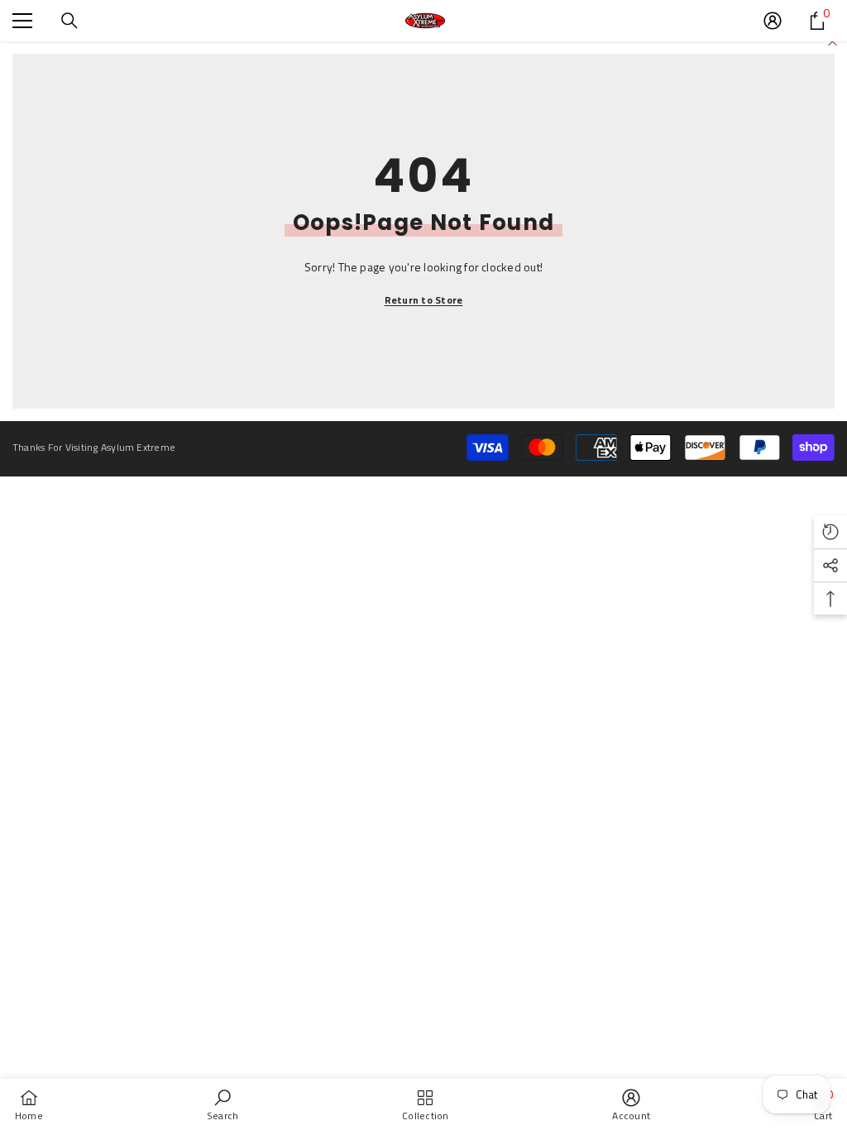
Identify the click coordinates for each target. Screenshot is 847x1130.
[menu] (22, 21)
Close (832, 42)
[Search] (69, 21)
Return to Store (424, 300)
